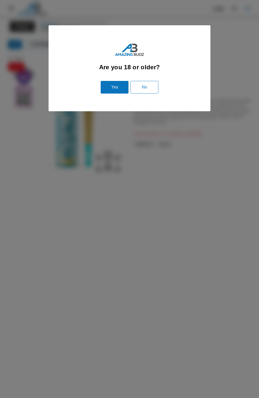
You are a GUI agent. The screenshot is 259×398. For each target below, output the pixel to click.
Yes (114, 87)
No (144, 87)
